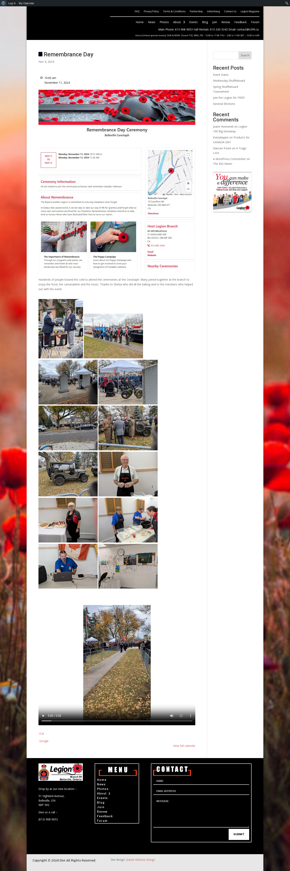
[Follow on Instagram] (255, 862)
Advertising (213, 11)
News (151, 22)
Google (44, 741)
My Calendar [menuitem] (26, 3)
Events (193, 22)
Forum (255, 22)
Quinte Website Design (140, 860)
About (177, 22)
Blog (205, 22)
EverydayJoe (221, 137)
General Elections (224, 104)
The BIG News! (222, 164)
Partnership (196, 11)
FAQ (137, 11)
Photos (164, 22)
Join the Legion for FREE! (229, 97)
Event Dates (221, 75)
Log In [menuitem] (12, 3)
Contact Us (230, 11)
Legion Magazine (250, 11)
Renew (225, 22)
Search (245, 55)
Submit (238, 834)
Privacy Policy (151, 11)
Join (214, 22)
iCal (41, 733)
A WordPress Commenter (229, 159)
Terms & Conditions (174, 11)
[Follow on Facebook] (243, 862)
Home (140, 22)
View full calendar (184, 746)
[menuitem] (3, 3)
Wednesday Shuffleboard (229, 80)
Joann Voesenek (223, 126)
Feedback (240, 22)
